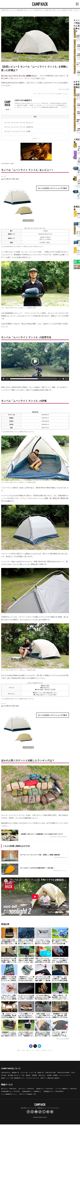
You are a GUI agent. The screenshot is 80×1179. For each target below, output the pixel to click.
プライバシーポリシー (65, 1075)
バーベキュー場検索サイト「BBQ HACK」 (66, 1088)
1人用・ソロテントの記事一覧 (60, 10)
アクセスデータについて (32, 1078)
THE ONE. (3, 1075)
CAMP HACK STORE (50, 1072)
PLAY (23, 1075)
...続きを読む (64, 107)
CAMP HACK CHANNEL (63, 1072)
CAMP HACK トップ (6, 10)
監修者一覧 (40, 1072)
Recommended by (60, 1038)
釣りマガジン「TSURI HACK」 (27, 1088)
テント (39, 1050)
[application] (35, 361)
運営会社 (28, 1075)
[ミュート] (63, 379)
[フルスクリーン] (66, 379)
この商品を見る (27, 220)
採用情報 (34, 1075)
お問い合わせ (41, 1075)
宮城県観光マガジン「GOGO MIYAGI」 (54, 1091)
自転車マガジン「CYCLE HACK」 (45, 1088)
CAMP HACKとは (5, 1072)
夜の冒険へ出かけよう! (14, 1075)
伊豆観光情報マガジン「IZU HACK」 (11, 1091)
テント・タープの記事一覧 (34, 10)
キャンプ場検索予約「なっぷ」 (9, 1094)
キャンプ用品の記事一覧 (19, 10)
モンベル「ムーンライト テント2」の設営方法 (18, 127)
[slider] (33, 378)
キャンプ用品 (22, 1050)
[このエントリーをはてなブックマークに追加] (39, 1046)
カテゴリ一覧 (23, 1072)
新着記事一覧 (15, 1072)
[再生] (4, 379)
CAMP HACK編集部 (22, 100)
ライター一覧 (32, 1072)
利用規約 (55, 1075)
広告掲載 (49, 1075)
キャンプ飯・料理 (75, 213)
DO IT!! (73, 1072)
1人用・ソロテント (74, 10)
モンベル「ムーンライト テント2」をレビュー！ (19, 122)
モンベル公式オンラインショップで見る (52, 188)
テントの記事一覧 (46, 10)
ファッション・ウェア (75, 155)
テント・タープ (31, 1050)
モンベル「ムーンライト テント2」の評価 (17, 131)
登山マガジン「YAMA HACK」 (9, 1088)
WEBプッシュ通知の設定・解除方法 (50, 1078)
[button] (35, 361)
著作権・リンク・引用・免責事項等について (13, 1078)
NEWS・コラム (76, 168)
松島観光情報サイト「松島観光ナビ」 (32, 1091)
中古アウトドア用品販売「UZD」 (28, 1094)
